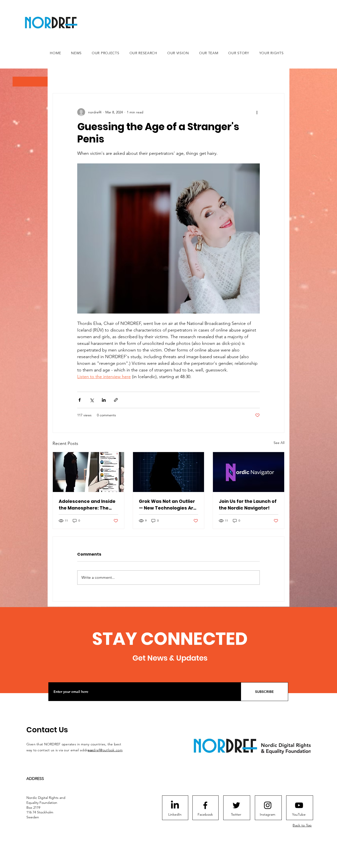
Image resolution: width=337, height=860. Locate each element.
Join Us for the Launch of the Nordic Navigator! (248, 504)
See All (279, 442)
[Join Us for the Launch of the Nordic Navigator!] (248, 472)
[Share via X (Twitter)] (91, 400)
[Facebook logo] (205, 805)
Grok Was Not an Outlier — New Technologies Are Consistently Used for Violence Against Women (168, 504)
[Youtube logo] (299, 805)
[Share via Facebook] (79, 400)
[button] (30, 82)
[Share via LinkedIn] (103, 400)
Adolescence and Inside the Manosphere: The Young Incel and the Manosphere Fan (87, 504)
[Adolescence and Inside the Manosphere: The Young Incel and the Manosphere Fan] (88, 472)
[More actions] (257, 112)
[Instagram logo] (268, 805)
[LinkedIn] (175, 805)
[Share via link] (115, 400)
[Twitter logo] (236, 805)
